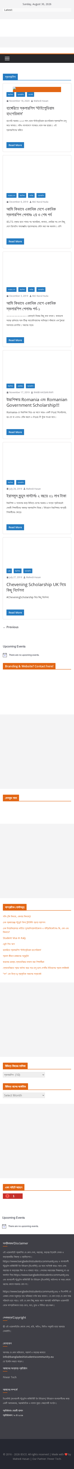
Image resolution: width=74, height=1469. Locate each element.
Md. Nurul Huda (40, 201)
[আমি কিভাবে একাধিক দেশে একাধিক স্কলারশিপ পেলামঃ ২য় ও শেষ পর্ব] (37, 176)
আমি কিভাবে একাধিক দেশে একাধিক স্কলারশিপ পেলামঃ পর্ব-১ (31, 306)
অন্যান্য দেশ (11, 195)
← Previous (10, 627)
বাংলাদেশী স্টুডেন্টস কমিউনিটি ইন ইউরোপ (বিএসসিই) (28, 1279)
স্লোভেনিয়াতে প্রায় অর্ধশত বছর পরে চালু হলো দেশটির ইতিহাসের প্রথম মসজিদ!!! (36, 967)
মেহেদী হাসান (17, 1410)
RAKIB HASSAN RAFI (43, 392)
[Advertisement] (37, 751)
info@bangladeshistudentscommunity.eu (28, 1356)
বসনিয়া (31, 195)
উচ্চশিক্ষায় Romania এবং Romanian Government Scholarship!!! (36, 402)
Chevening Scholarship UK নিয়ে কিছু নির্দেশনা (36, 587)
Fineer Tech (10, 1377)
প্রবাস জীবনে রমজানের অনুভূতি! (16, 956)
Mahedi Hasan (41, 100)
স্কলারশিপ (21, 94)
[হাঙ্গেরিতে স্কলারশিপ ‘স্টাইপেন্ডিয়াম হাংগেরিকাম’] (37, 89)
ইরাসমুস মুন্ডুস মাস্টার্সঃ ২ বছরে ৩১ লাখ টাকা (36, 496)
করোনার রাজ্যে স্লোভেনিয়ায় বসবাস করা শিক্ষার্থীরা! (23, 962)
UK (9, 571)
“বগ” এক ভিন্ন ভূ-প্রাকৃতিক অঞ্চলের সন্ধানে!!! (22, 973)
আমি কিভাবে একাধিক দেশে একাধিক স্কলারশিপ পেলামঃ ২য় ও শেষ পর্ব (31, 211)
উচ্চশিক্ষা (10, 94)
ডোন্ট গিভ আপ (9, 944)
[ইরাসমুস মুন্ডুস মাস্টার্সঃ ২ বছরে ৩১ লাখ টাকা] (37, 463)
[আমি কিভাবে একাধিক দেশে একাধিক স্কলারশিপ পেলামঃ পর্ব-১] (37, 271)
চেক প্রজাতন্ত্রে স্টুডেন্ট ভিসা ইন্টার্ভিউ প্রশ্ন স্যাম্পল (24, 922)
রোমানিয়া (20, 386)
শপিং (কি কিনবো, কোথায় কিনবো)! (17, 916)
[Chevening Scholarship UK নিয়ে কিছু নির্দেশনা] (37, 555)
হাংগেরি (30, 94)
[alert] (37, 655)
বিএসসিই (64, 1291)
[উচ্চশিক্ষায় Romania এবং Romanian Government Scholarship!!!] (37, 369)
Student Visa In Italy (14, 938)
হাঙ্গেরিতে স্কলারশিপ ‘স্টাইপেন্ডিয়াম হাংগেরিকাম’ (30, 110)
